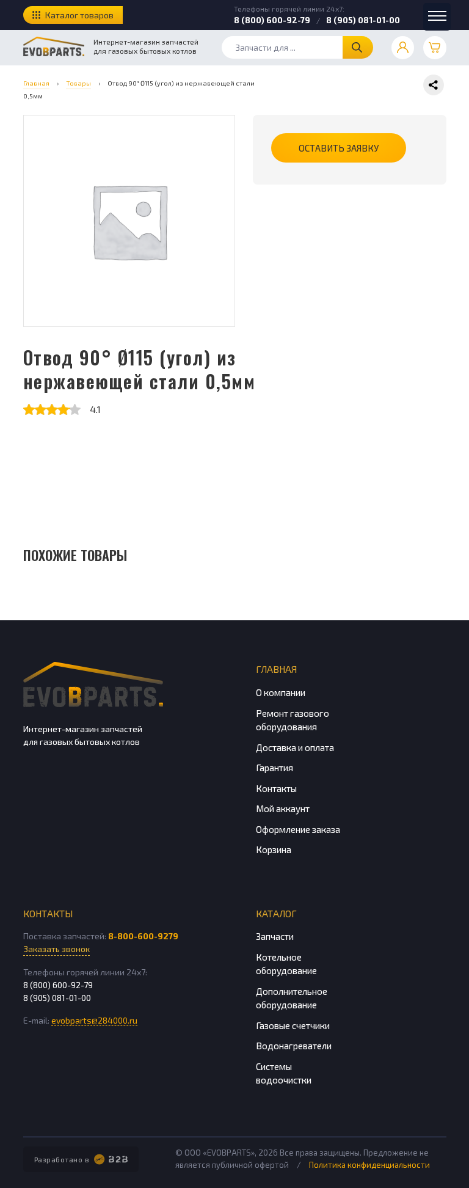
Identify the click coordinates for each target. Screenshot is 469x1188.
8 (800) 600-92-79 (272, 20)
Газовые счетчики (293, 1025)
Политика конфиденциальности (369, 1165)
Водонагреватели (294, 1045)
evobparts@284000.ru (94, 1020)
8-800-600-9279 (143, 936)
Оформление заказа (298, 829)
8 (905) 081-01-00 (363, 20)
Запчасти (275, 936)
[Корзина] (434, 47)
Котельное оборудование (286, 964)
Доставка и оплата (295, 747)
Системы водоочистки (283, 1073)
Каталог (276, 913)
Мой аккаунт (283, 808)
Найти (358, 47)
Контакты (276, 788)
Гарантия (274, 767)
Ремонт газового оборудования (292, 720)
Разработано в (62, 1159)
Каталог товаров (79, 15)
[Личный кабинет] (403, 47)
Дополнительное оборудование (291, 998)
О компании (280, 692)
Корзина (273, 849)
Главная (276, 669)
